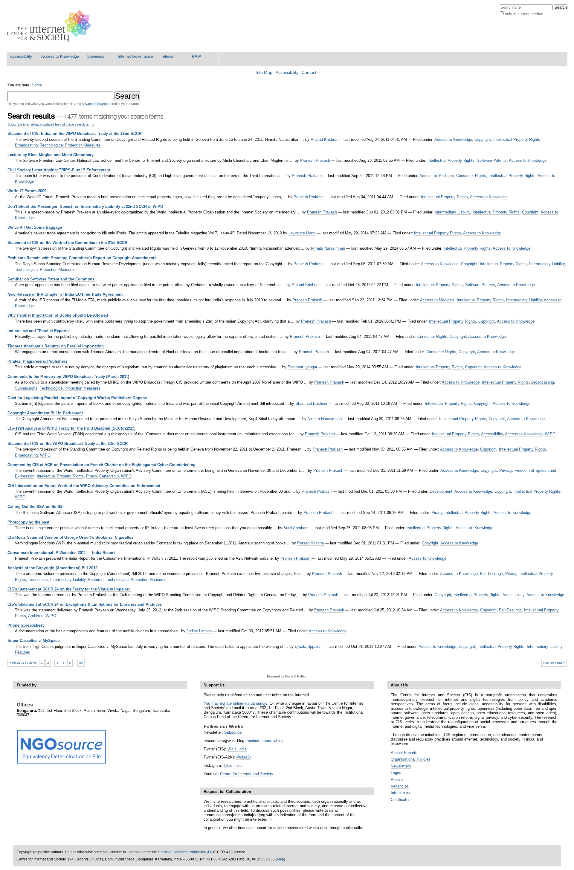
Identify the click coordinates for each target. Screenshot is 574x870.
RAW (196, 56)
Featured (95, 579)
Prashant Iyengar (302, 367)
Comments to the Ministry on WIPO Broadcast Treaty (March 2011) (68, 376)
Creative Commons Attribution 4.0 (185, 852)
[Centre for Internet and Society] (51, 26)
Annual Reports (404, 752)
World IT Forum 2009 (26, 191)
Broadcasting (26, 145)
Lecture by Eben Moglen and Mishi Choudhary (50, 154)
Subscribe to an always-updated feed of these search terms (50, 124)
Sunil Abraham (296, 528)
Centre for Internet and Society (246, 774)
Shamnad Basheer (311, 403)
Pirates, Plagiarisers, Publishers (37, 361)
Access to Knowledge (60, 56)
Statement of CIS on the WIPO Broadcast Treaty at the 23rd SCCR (67, 443)
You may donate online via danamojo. (236, 703)
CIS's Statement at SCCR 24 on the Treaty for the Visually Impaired (69, 589)
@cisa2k (243, 757)
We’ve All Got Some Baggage (34, 227)
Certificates (400, 799)
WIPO (550, 434)
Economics (38, 579)
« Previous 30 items (22, 662)
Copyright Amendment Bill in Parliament (45, 413)
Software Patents (492, 160)
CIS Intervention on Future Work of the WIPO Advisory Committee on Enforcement (83, 485)
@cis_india (237, 749)
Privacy (505, 470)
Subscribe (233, 732)
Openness (95, 56)
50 (81, 662)
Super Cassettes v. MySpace (33, 640)
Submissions (26, 388)
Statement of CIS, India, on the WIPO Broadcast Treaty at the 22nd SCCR (74, 133)
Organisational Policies (410, 759)
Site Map (264, 72)
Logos (396, 772)
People (397, 779)
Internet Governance (135, 56)
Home (37, 85)
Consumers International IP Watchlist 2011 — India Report (61, 552)
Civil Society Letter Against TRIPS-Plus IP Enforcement (58, 170)
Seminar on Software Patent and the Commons (50, 279)
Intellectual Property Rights (516, 139)
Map (280, 859)
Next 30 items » (554, 662)
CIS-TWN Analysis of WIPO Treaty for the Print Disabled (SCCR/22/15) (71, 428)
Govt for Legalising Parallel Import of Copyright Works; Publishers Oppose (77, 398)
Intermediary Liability (452, 212)
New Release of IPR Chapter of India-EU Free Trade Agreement (65, 294)
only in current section (524, 14)
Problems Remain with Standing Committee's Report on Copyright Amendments (81, 258)
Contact (309, 72)
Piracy (91, 476)
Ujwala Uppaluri (308, 646)
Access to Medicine (436, 175)
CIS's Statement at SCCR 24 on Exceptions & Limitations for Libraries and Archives (84, 604)
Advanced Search (95, 104)
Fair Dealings (491, 573)
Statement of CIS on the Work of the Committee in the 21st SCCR (67, 242)
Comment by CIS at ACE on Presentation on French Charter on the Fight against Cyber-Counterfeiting (101, 465)
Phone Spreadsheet (25, 625)
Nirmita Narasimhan (328, 248)
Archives (35, 615)
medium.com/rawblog (265, 740)
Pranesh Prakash (315, 160)
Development (441, 491)
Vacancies (400, 786)
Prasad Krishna (324, 139)
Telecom (168, 56)
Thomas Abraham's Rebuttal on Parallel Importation (55, 346)
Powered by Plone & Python (287, 676)
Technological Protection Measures (70, 145)
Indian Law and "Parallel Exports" (38, 331)
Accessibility (21, 56)
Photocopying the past (28, 522)
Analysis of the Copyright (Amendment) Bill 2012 (52, 568)
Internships (400, 792)
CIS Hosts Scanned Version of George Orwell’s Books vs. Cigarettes (70, 537)
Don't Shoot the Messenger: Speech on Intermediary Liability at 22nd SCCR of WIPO (85, 206)
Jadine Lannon (199, 631)
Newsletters (401, 766)
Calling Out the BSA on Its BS (35, 506)
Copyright (482, 139)
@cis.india (232, 765)
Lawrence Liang (301, 233)
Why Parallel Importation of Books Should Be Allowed (57, 315)
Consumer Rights (471, 175)
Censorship (109, 476)
